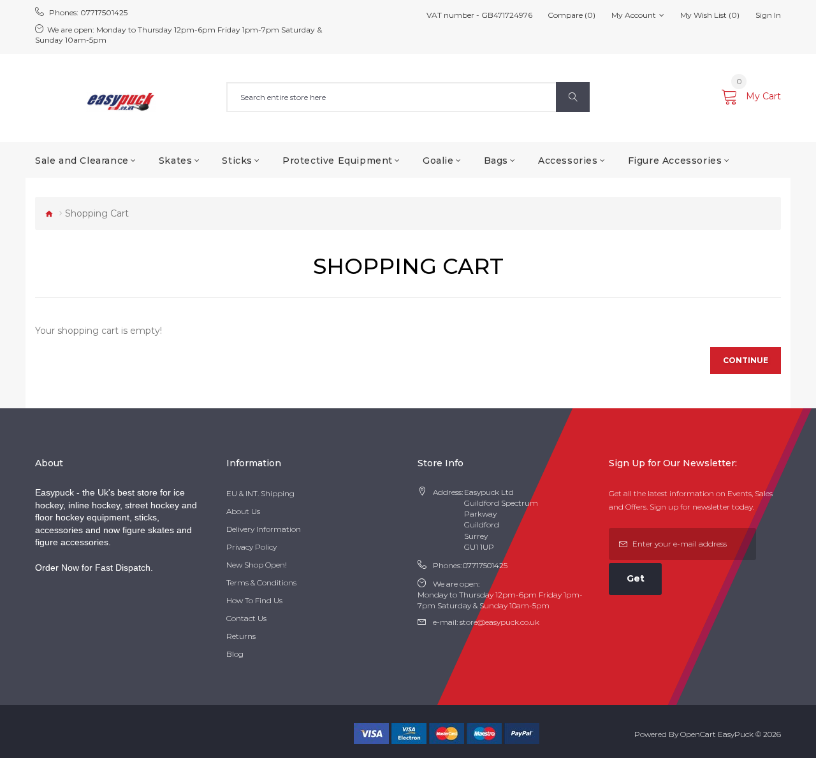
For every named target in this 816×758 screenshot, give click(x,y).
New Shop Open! (256, 564)
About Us (243, 511)
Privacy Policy (251, 547)
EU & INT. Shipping (260, 493)
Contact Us (246, 618)
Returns (241, 636)
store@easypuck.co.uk (499, 622)
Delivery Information (263, 529)
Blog (235, 654)
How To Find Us (254, 600)
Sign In (768, 15)
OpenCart (698, 734)
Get (636, 578)
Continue (745, 360)
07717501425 (103, 12)
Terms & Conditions (261, 582)
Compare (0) (571, 15)
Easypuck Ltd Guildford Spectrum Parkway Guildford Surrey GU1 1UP (501, 519)
